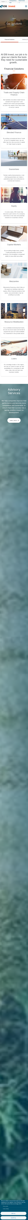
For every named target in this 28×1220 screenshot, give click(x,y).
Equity (14, 206)
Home (14, 18)
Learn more (13, 420)
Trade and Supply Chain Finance (14, 93)
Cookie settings (6, 1208)
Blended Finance (14, 132)
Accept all (13, 1217)
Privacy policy (5, 1206)
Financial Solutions (9, 39)
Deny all (13, 1213)
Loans (14, 358)
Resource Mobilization (14, 322)
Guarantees (14, 169)
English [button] (3, 1)
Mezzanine (14, 281)
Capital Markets (14, 244)
